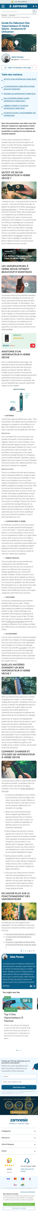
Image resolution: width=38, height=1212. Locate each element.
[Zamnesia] (18, 6)
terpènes (19, 236)
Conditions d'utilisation (7, 1093)
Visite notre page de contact (27, 1170)
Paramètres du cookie (19, 1208)
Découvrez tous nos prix (19, 1112)
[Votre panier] (36, 6)
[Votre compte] (33, 6)
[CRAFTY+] (19, 284)
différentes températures (15, 621)
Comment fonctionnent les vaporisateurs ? (20, 934)
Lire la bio (6, 986)
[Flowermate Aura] (19, 769)
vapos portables (7, 329)
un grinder (22, 648)
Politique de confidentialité (27, 1091)
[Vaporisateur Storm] (19, 685)
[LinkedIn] (31, 987)
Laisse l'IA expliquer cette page (19, 68)
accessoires (31, 640)
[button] (6, 58)
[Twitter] (34, 987)
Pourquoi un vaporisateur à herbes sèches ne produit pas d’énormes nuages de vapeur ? (21, 944)
